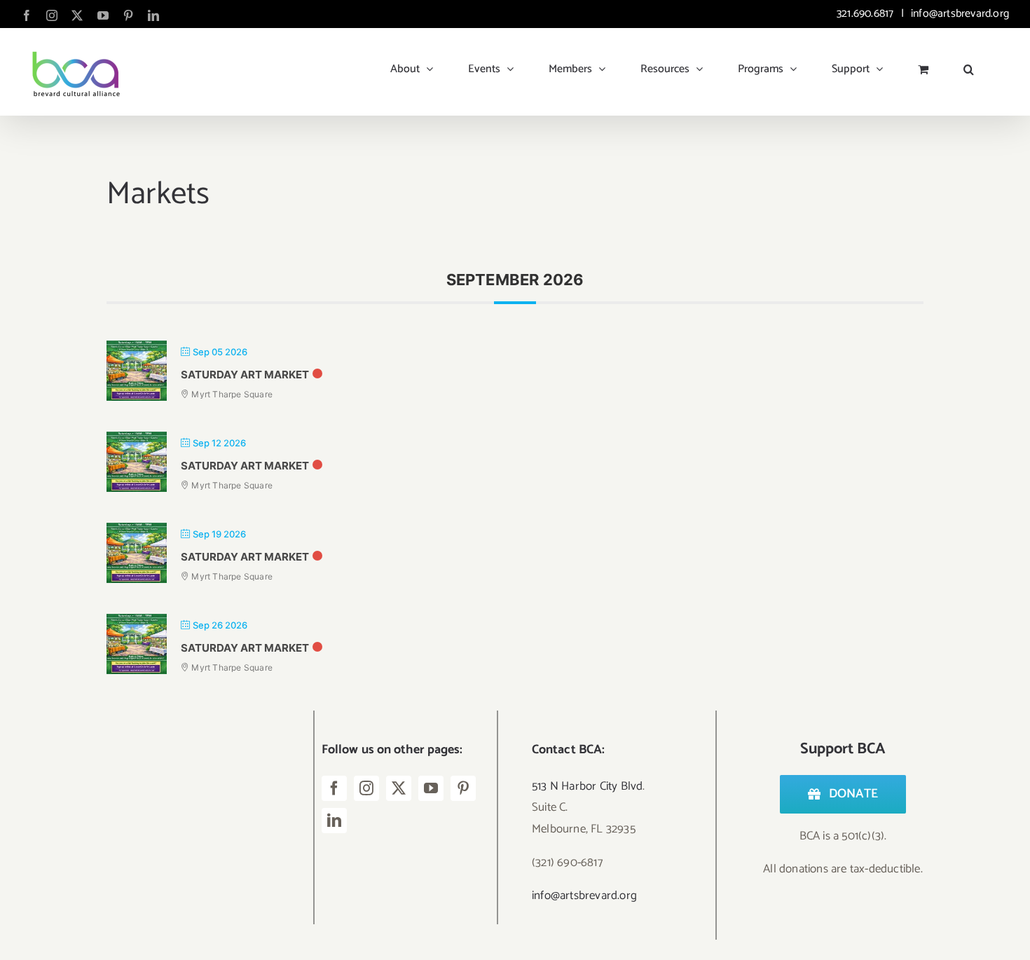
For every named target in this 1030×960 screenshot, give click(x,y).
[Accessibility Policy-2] (187, 849)
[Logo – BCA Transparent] (187, 716)
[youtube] (431, 788)
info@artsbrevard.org (958, 13)
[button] (968, 64)
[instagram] (366, 788)
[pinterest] (463, 788)
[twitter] (398, 788)
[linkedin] (334, 820)
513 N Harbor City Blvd (587, 786)
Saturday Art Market (245, 374)
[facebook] (334, 788)
